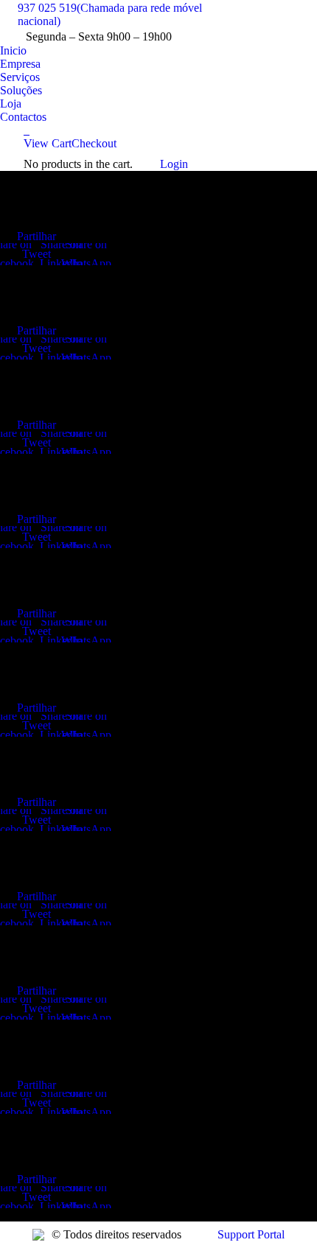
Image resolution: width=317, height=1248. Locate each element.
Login (174, 164)
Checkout (94, 143)
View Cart (48, 143)
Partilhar (36, 236)
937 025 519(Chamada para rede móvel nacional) (110, 14)
